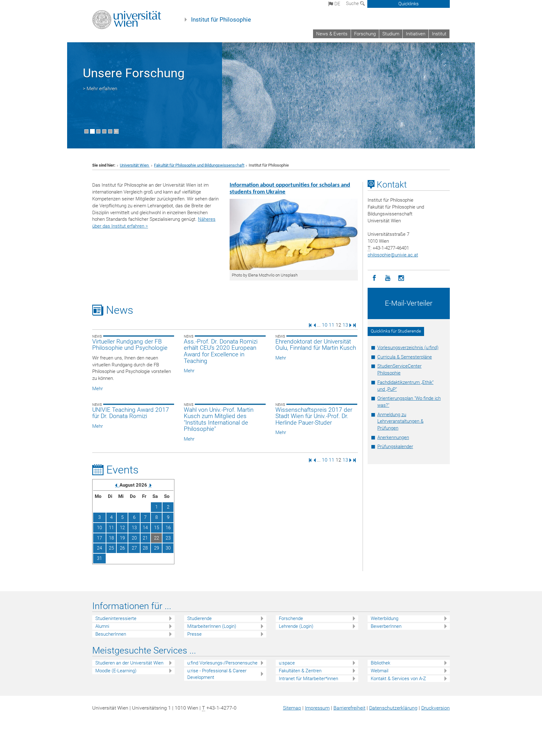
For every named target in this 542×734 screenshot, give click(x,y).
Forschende (291, 618)
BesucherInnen (110, 634)
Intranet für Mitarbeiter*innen (308, 678)
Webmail (379, 671)
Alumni (102, 626)
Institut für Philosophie (221, 19)
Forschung (365, 34)
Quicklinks (408, 4)
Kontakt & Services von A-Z (398, 678)
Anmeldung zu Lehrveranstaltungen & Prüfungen (400, 421)
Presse (194, 634)
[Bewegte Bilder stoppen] (116, 131)
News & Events (332, 34)
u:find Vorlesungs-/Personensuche (222, 663)
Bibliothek (380, 663)
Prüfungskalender (395, 446)
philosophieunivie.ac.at (393, 255)
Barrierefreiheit (349, 708)
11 (331, 325)
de (336, 4)
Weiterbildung (384, 618)
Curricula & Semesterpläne (404, 357)
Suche (353, 3)
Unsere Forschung (133, 73)
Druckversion (435, 708)
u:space (287, 663)
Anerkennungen (393, 437)
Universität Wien (135, 165)
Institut (439, 34)
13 (345, 325)
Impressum (317, 708)
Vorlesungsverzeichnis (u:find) (407, 347)
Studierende (199, 618)
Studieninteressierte (115, 618)
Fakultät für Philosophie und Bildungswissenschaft (199, 165)
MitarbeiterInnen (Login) (211, 626)
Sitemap (292, 708)
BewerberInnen (386, 626)
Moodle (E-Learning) (115, 671)
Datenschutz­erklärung (393, 708)
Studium (390, 34)
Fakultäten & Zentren (300, 671)
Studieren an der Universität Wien (129, 663)
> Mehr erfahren (100, 88)
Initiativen (415, 34)
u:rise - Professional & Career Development (217, 674)
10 (324, 325)
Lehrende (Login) (296, 626)
